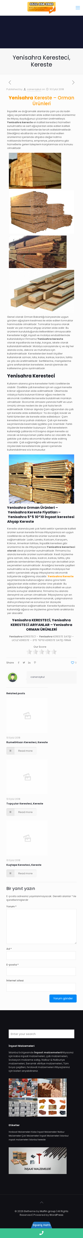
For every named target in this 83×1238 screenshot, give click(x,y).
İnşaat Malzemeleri (49, 1135)
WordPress (56, 1215)
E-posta (12, 964)
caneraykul (34, 89)
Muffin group (48, 1211)
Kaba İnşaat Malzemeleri (44, 1131)
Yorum (11, 906)
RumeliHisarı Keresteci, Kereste (27, 742)
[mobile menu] (78, 7)
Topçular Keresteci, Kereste (24, 803)
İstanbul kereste (37, 1139)
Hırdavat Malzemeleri (20, 1131)
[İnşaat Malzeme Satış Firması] (41, 8)
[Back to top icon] (41, 1202)
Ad (9, 949)
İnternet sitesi (15, 980)
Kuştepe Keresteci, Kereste (23, 865)
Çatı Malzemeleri (30, 1135)
